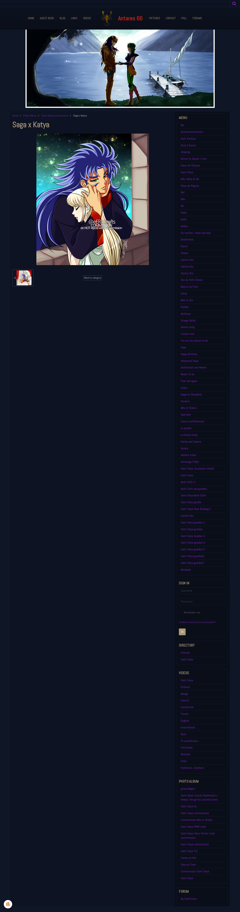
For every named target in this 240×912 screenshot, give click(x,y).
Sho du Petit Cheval (191, 280)
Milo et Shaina (188, 408)
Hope (183, 347)
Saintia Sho (187, 260)
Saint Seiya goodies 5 (193, 549)
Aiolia (183, 213)
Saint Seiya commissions (54, 115)
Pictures (154, 18)
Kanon (184, 246)
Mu (182, 206)
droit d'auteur (188, 139)
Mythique (186, 314)
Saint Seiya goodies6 (192, 556)
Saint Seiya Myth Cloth (193, 495)
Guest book (47, 18)
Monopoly (186, 570)
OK (182, 632)
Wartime (185, 754)
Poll (184, 18)
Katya (184, 293)
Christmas (187, 747)
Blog (62, 18)
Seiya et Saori (188, 865)
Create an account (188, 622)
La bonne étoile (189, 435)
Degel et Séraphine (191, 394)
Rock (183, 734)
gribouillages (188, 789)
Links (74, 18)
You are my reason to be (194, 341)
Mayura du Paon (189, 287)
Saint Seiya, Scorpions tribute (197, 468)
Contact (171, 18)
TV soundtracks (189, 741)
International (188, 727)
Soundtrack (187, 707)
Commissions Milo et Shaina (196, 820)
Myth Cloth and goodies (194, 489)
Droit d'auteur (188, 145)
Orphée (184, 307)
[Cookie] (8, 904)
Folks (184, 761)
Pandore (185, 401)
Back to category (92, 277)
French (184, 714)
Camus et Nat (188, 858)
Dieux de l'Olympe (190, 165)
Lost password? (207, 622)
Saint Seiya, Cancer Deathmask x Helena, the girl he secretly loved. (199, 797)
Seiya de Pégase (190, 186)
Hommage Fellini (190, 462)
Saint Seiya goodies (192, 529)
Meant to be (187, 374)
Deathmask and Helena (193, 367)
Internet (185, 653)
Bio (182, 125)
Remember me (192, 612)
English (185, 721)
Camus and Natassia (192, 421)
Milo (183, 199)
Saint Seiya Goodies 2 (193, 536)
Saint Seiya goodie (191, 502)
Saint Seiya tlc (189, 806)
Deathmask (187, 239)
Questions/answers (192, 132)
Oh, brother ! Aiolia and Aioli (196, 233)
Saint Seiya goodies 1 (193, 522)
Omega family (188, 320)
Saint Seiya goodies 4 (193, 542)
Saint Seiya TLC (189, 851)
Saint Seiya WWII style (193, 827)
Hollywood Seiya (189, 361)
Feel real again (189, 381)
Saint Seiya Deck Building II (196, 509)
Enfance (185, 687)
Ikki (182, 192)
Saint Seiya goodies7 (192, 563)
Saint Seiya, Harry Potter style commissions (198, 835)
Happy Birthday (189, 354)
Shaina (184, 253)
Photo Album (30, 115)
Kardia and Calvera (191, 442)
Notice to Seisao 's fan (193, 159)
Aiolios (184, 226)
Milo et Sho (187, 300)
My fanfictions (189, 899)
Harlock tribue (188, 455)
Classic (185, 700)
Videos (87, 18)
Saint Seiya (187, 172)
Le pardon (186, 428)
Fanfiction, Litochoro (192, 768)
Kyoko (184, 388)
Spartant (186, 415)
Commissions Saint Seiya (195, 871)
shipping (185, 152)
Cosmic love (187, 334)
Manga (184, 694)
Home (31, 18)
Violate (184, 448)
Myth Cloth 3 (188, 482)
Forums (197, 18)
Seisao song (188, 327)
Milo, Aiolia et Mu (190, 179)
